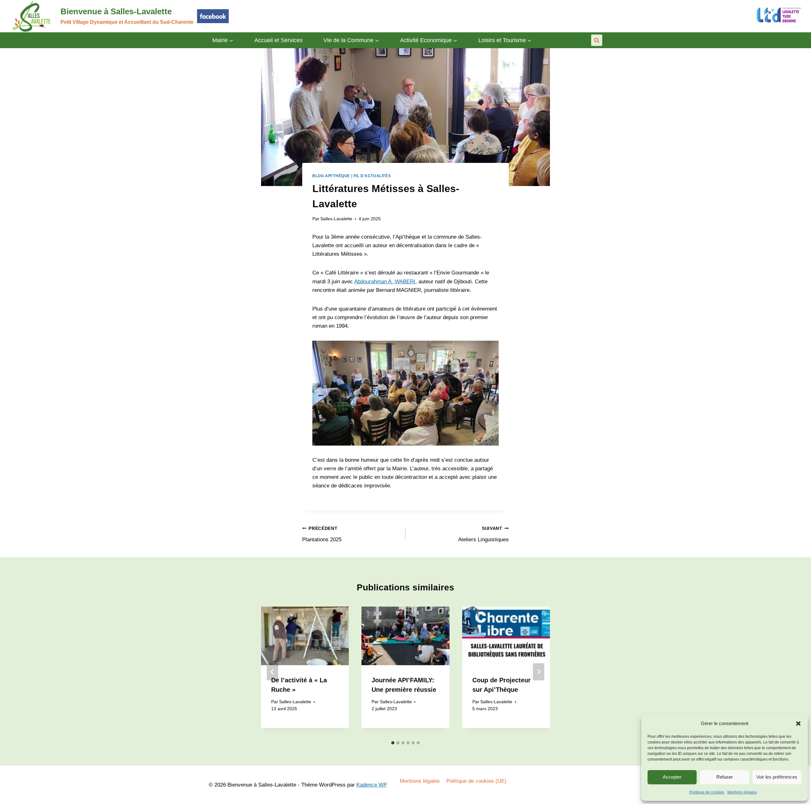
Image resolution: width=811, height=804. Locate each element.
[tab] (392, 742)
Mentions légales (742, 792)
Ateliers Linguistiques (483, 534)
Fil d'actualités (372, 176)
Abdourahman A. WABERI (384, 282)
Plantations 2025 (322, 534)
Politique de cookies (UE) (476, 781)
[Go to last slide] (272, 671)
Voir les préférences (776, 777)
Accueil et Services (278, 40)
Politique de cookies (706, 792)
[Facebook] (213, 16)
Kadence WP (371, 785)
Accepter (672, 777)
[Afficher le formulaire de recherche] (596, 40)
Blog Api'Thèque (331, 176)
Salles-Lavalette (336, 218)
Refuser (724, 777)
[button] (798, 723)
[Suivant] (538, 671)
